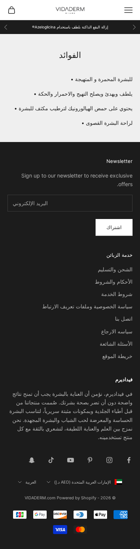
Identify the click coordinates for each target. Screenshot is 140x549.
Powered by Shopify (76, 497)
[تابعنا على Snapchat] (31, 460)
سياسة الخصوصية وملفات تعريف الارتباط (87, 306)
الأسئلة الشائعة (116, 343)
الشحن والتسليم (115, 269)
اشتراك (114, 227)
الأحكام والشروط (114, 281)
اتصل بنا (124, 318)
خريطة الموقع (117, 356)
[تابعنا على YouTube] (70, 460)
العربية (30, 482)
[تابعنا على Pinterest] (90, 460)
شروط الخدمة (117, 294)
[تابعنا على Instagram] (109, 460)
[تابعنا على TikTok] (51, 460)
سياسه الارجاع (117, 331)
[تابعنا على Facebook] (129, 460)
